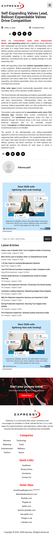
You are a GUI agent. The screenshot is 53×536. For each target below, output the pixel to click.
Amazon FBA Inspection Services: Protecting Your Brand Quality (26, 285)
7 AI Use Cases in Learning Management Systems (20, 263)
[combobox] (22, 239)
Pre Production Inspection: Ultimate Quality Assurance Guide (25, 313)
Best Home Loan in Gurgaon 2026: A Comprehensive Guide (24, 257)
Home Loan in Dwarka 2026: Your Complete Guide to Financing (25, 250)
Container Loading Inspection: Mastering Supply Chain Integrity (26, 291)
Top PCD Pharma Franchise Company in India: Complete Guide (25, 269)
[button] (49, 5)
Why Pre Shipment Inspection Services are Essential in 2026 (24, 297)
